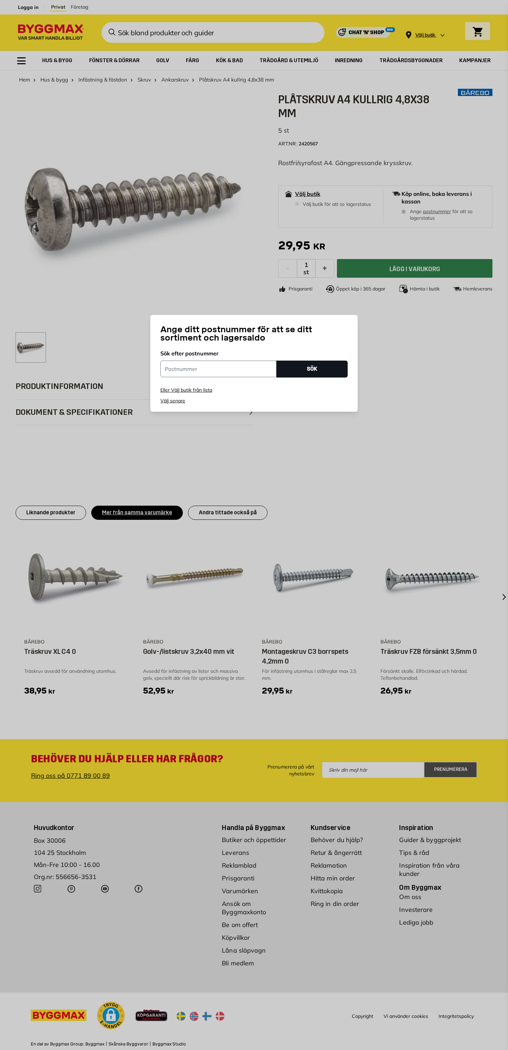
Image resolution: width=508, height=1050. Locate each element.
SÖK (312, 369)
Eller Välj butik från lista (186, 390)
